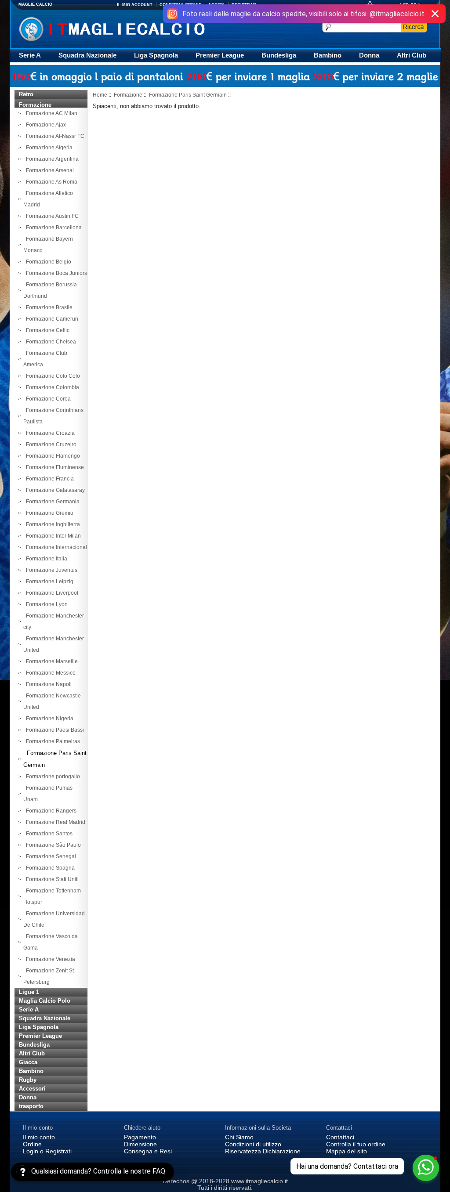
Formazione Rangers (49, 811)
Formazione (128, 95)
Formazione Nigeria (48, 718)
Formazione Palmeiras (51, 741)
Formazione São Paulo (52, 845)
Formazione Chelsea (49, 342)
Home (100, 95)
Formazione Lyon (45, 604)
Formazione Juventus (50, 570)
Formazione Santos (48, 834)
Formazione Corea (47, 399)
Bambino (327, 55)
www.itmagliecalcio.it (259, 1181)
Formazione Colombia (51, 387)
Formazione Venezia (49, 959)
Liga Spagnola (156, 55)
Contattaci (340, 1137)
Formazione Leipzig (48, 581)
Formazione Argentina (51, 159)
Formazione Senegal (49, 856)
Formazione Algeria (48, 147)
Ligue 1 (29, 992)
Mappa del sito (346, 1151)
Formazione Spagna (49, 868)
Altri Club (411, 55)
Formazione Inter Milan (52, 536)
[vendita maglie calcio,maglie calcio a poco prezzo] (130, 28)
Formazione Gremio (48, 513)
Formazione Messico (49, 673)
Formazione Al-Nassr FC (53, 136)
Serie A (30, 55)
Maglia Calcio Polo (44, 1000)
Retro (26, 94)
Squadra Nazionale (87, 55)
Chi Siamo (239, 1137)
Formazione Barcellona (52, 227)
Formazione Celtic (46, 330)
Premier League (220, 55)
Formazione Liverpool (50, 593)
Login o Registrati (47, 1151)
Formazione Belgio (47, 262)
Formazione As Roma (50, 182)
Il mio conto (39, 1137)
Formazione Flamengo (51, 456)
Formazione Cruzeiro (49, 444)
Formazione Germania (51, 501)
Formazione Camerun (50, 319)
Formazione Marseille (50, 661)
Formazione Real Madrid (54, 822)
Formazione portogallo (51, 776)
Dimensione (140, 1144)
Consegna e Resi (148, 1151)
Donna (369, 55)
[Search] (414, 27)
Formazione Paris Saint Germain (188, 95)
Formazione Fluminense (53, 467)
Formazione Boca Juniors (55, 273)
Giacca (28, 1062)
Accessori (32, 1088)
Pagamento (140, 1137)
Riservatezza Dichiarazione (263, 1151)
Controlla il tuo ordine (355, 1144)
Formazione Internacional (55, 547)
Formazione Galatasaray (54, 490)
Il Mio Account (134, 5)
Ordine (32, 1144)
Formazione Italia (45, 559)
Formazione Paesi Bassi (53, 730)
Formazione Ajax (44, 125)
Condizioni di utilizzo (253, 1144)
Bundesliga (278, 55)
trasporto (31, 1106)
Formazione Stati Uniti (51, 879)
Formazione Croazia (49, 433)
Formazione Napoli (47, 684)
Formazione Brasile (48, 307)
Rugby (27, 1079)
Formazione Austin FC (51, 216)
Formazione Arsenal (48, 170)
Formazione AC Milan (50, 113)
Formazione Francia (48, 479)
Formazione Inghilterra (51, 524)
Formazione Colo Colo (51, 376)
